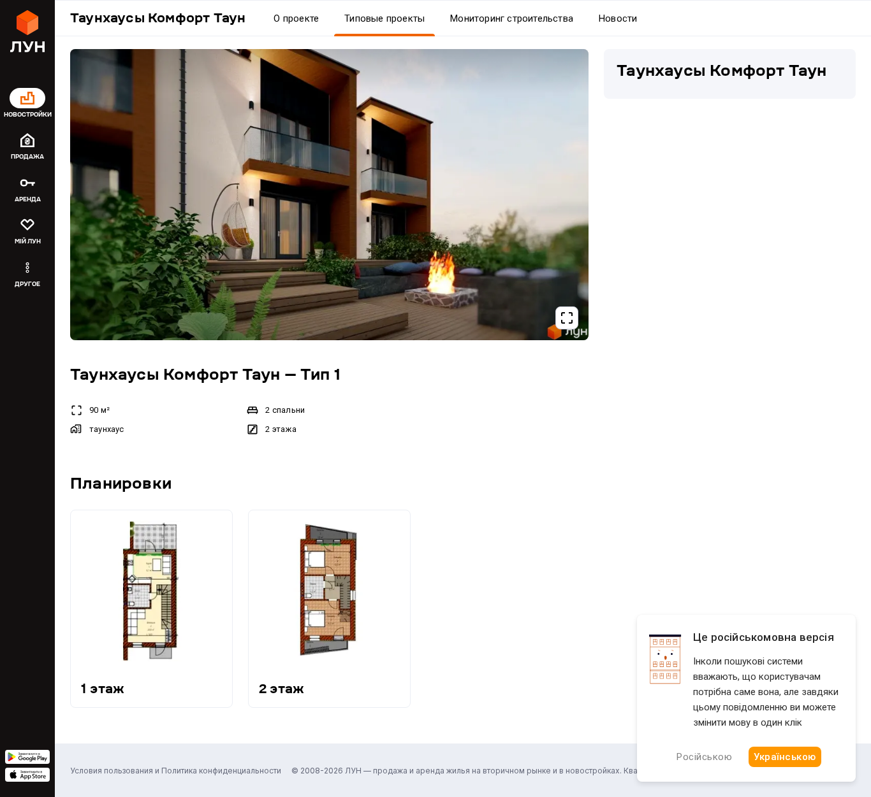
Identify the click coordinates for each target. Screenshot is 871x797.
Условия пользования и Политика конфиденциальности (175, 770)
